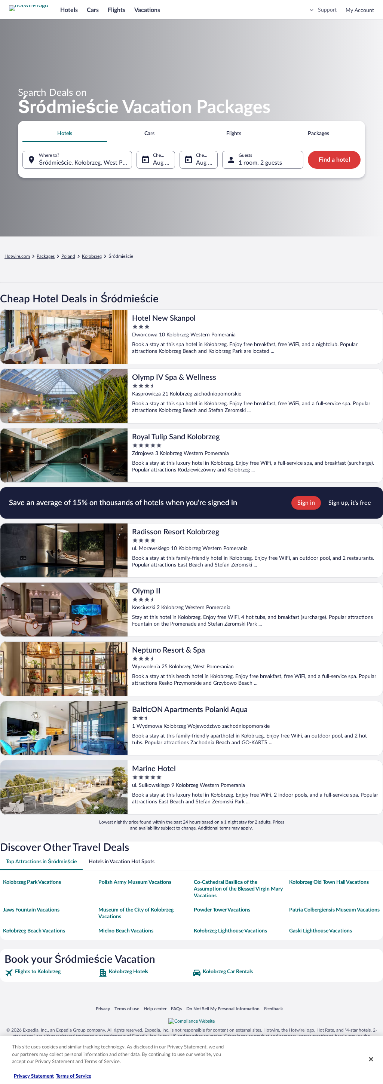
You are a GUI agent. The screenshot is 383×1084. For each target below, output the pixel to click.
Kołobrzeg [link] (92, 256)
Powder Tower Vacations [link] (222, 910)
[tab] (64, 133)
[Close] (371, 1059)
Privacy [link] (103, 1008)
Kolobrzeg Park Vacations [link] (32, 882)
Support (327, 10)
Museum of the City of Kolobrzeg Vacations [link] (136, 913)
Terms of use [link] (126, 1008)
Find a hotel (334, 160)
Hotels (69, 10)
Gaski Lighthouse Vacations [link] (320, 931)
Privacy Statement (34, 1076)
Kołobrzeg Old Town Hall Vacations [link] (329, 882)
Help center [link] (155, 1008)
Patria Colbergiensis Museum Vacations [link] (334, 910)
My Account (360, 10)
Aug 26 (205, 163)
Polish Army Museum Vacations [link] (134, 882)
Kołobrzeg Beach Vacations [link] (34, 931)
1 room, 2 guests (260, 163)
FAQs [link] (176, 1008)
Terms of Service (73, 1076)
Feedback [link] (273, 1008)
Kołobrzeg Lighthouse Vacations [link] (230, 931)
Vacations (147, 10)
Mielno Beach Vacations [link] (125, 931)
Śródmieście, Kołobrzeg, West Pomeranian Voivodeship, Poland (85, 163)
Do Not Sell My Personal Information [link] (223, 1008)
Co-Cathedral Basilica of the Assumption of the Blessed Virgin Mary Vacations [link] (238, 889)
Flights (116, 10)
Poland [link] (68, 256)
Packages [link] (46, 256)
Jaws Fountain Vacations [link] (31, 910)
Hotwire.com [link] (17, 256)
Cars (93, 10)
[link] (50, 972)
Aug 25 (162, 163)
